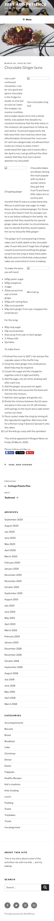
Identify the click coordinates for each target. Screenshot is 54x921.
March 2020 (10, 556)
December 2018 (13, 648)
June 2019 (9, 611)
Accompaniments (13, 723)
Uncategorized (12, 827)
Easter (7, 766)
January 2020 (11, 568)
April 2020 (10, 550)
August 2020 (11, 525)
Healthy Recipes (13, 778)
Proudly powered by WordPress (19, 913)
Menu (29, 19)
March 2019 (10, 630)
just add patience (25, 4)
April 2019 (9, 624)
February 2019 (12, 636)
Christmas (10, 753)
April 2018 (9, 698)
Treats (7, 821)
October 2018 (11, 661)
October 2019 (11, 587)
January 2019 (11, 642)
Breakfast (9, 741)
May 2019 (9, 618)
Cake (12, 465)
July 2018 (9, 679)
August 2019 (11, 599)
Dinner (8, 759)
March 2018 (10, 704)
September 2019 (13, 593)
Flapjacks (9, 772)
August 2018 (11, 673)
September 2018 (13, 667)
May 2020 (9, 544)
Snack (7, 809)
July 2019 (9, 605)
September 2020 (13, 519)
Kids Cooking (24, 465)
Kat (29, 63)
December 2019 (13, 575)
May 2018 (9, 692)
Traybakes (9, 815)
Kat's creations (12, 784)
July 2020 (9, 531)
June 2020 (10, 538)
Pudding (8, 803)
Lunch (7, 796)
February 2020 (12, 562)
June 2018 (9, 685)
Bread (7, 735)
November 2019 (13, 581)
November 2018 (13, 655)
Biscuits (8, 729)
